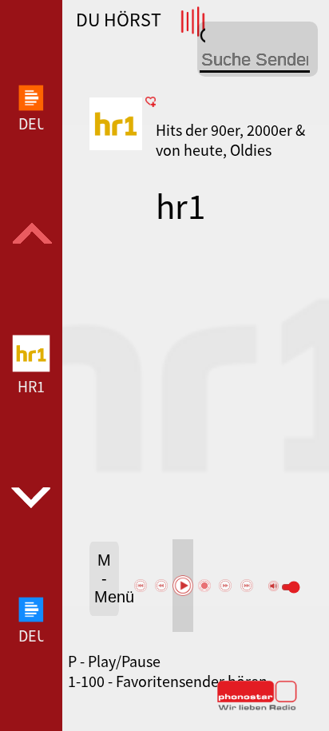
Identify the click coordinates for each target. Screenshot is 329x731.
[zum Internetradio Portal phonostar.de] (257, 707)
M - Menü (106, 578)
